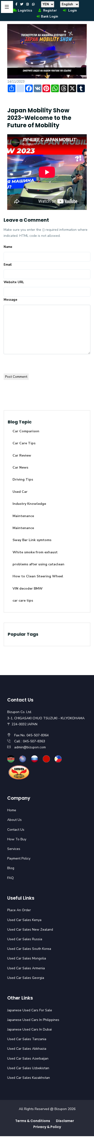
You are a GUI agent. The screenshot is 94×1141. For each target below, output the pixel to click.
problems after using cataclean (38, 564)
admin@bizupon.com (30, 747)
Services (13, 849)
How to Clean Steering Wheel (38, 576)
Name (8, 247)
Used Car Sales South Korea (29, 948)
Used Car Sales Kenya (24, 920)
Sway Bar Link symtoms (32, 540)
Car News (20, 467)
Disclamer (65, 1120)
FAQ (10, 878)
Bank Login (49, 16)
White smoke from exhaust (35, 552)
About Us (14, 820)
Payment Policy (18, 858)
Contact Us (15, 829)
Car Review (22, 455)
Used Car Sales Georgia (25, 978)
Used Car (20, 491)
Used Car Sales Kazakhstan (28, 1077)
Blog (10, 868)
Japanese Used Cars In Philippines (33, 1020)
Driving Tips (23, 479)
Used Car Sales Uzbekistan (28, 1068)
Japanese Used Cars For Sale (29, 1010)
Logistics (25, 10)
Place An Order (19, 910)
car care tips (23, 600)
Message (10, 300)
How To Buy (16, 839)
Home (11, 810)
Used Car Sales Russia (24, 939)
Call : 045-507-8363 (29, 741)
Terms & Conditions (32, 1120)
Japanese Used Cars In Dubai (29, 1029)
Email (8, 264)
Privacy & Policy (47, 1126)
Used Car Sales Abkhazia (26, 1048)
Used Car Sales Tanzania (26, 1039)
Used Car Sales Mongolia (26, 958)
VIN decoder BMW (28, 588)
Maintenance (23, 516)
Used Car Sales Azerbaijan (27, 1058)
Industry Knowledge (29, 503)
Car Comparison (26, 431)
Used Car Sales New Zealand (30, 929)
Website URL (14, 282)
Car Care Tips (24, 443)
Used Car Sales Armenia (26, 968)
